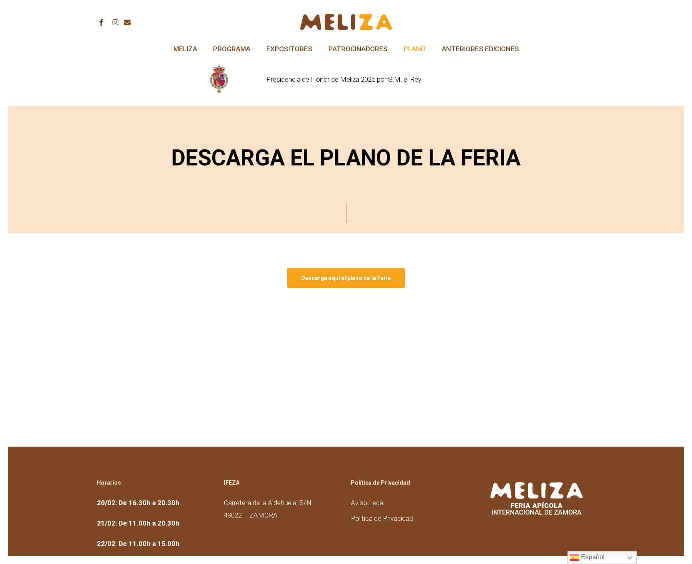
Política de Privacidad (382, 518)
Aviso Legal (367, 503)
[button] (346, 278)
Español (592, 557)
